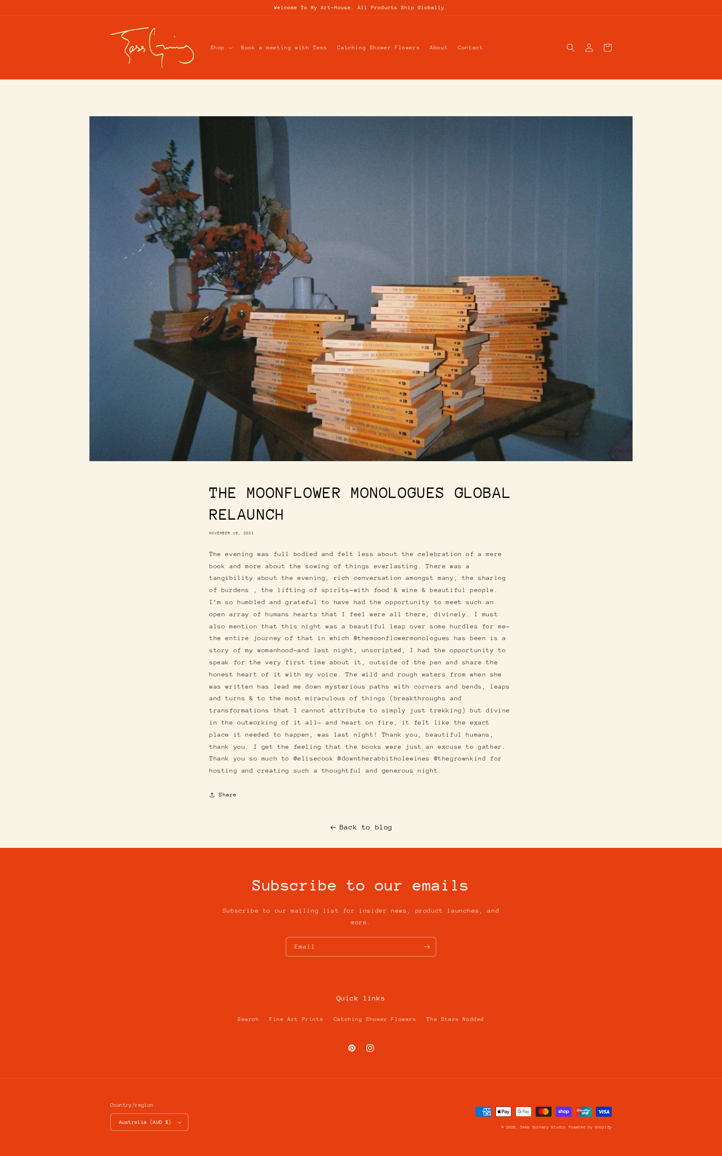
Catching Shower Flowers (375, 1019)
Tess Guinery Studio (542, 1127)
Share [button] (228, 794)
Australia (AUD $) (145, 1122)
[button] (221, 47)
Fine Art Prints (296, 1019)
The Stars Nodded (455, 1019)
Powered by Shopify (590, 1127)
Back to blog (366, 827)
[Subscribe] (426, 947)
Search (248, 1019)
